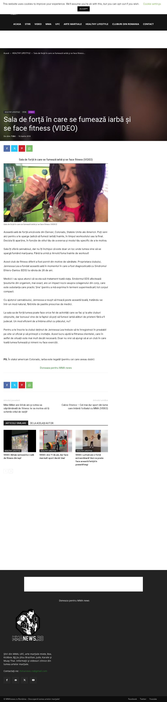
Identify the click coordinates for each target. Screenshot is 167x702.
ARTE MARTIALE (73, 24)
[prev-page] (6, 471)
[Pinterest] (22, 148)
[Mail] (15, 680)
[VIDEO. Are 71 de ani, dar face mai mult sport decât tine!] (55, 441)
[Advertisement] (83, 39)
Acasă (6, 53)
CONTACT (148, 24)
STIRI (28, 24)
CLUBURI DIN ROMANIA (125, 24)
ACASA (17, 24)
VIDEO (38, 24)
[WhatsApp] (29, 148)
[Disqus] (56, 525)
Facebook (132, 699)
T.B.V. (13, 136)
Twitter (143, 699)
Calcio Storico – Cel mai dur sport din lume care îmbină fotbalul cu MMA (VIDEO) (85, 406)
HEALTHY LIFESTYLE (97, 24)
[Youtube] (33, 680)
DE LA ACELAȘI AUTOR (41, 423)
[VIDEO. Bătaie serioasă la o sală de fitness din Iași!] (20, 441)
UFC (57, 24)
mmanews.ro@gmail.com (33, 671)
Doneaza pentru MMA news (56, 367)
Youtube (153, 699)
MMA (48, 24)
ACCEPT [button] (83, 8)
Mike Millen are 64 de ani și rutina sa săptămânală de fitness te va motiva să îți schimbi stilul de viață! (26, 408)
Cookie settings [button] (152, 3)
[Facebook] (7, 148)
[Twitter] (14, 148)
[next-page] (11, 471)
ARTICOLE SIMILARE (16, 423)
